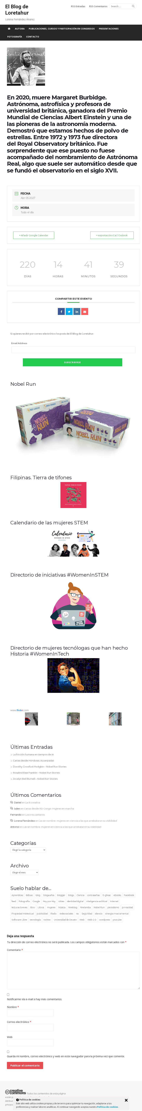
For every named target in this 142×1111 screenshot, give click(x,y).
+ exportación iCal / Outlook (112, 235)
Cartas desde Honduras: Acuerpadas (33, 760)
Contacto (32, 36)
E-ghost (107, 895)
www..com (19, 710)
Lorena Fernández (24, 820)
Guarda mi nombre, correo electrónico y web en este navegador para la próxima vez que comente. (66, 1056)
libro (32, 907)
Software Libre (19, 919)
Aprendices (17, 895)
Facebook (129, 895)
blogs (71, 895)
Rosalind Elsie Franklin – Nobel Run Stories (36, 772)
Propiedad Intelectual (23, 913)
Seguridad (87, 913)
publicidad (42, 913)
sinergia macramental (116, 913)
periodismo (113, 907)
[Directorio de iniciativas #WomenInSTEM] (73, 629)
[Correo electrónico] (84, 311)
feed (14, 901)
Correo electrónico (19, 1022)
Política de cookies (108, 1106)
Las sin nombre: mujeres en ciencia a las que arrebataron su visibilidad (78, 820)
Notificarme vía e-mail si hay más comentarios (34, 999)
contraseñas (93, 895)
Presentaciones (109, 28)
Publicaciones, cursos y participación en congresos (62, 28)
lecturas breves (19, 907)
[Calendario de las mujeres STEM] (73, 555)
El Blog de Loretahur (17, 9)
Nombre (13, 1007)
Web (82, 919)
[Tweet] (69, 311)
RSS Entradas (78, 6)
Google (36, 901)
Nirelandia (85, 907)
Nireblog (72, 907)
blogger (61, 895)
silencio (98, 913)
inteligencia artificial (96, 901)
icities (61, 901)
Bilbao (29, 895)
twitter (47, 919)
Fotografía (14, 36)
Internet (114, 901)
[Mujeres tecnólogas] (73, 692)
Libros (41, 907)
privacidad (127, 907)
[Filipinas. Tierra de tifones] (73, 507)
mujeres (51, 907)
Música (61, 907)
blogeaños (48, 895)
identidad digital (75, 901)
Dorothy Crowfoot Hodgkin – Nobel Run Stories (39, 766)
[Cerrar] (126, 1100)
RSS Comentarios (98, 6)
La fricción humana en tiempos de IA (33, 754)
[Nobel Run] (73, 458)
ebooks (117, 895)
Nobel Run (99, 907)
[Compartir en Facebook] (61, 311)
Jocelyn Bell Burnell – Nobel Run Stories (35, 778)
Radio (53, 913)
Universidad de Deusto (65, 919)
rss (77, 913)
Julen (17, 808)
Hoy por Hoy (49, 901)
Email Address (19, 343)
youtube (117, 919)
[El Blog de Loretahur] (9, 29)
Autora (20, 28)
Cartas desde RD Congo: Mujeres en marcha (49, 808)
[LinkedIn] (76, 311)
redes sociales (66, 913)
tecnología (35, 919)
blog (38, 895)
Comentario (15, 950)
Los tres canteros (35, 814)
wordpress (104, 919)
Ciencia (80, 895)
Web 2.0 (91, 919)
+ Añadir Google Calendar (33, 235)
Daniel (17, 802)
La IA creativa (32, 802)
